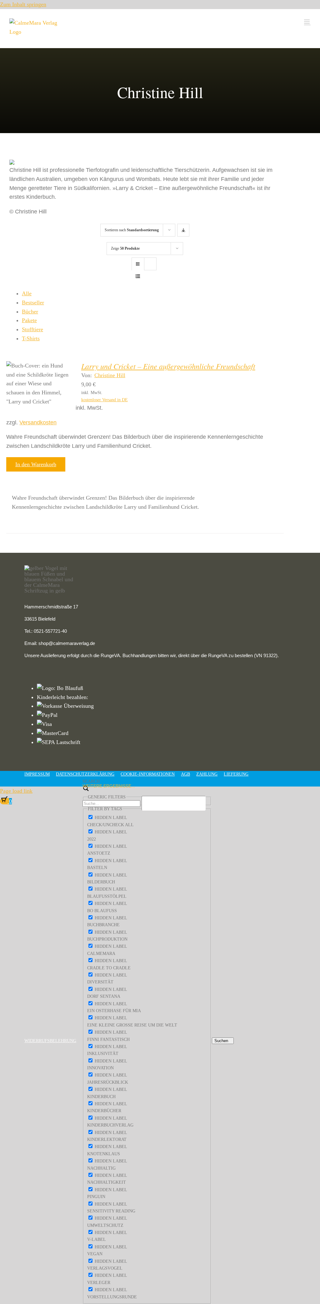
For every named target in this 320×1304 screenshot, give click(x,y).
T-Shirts (31, 338)
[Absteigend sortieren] (183, 230)
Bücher (30, 311)
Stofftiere (32, 329)
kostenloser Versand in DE (104, 399)
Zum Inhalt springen (23, 4)
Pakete (29, 320)
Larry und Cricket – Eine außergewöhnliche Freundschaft (168, 366)
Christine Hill (109, 375)
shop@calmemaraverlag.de (66, 643)
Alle (27, 293)
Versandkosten (38, 422)
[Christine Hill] (38, 383)
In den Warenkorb (35, 464)
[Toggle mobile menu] (307, 21)
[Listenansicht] (138, 276)
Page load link (16, 791)
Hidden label (111, 817)
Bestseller (33, 302)
